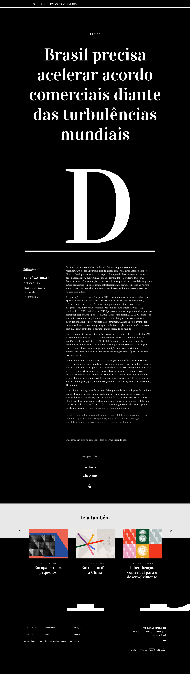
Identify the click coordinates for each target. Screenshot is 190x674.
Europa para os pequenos (48, 570)
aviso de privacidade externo (55, 641)
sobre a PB (31, 627)
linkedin (77, 634)
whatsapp (90, 475)
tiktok (76, 641)
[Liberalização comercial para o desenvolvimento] (142, 545)
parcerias (30, 634)
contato (46, 634)
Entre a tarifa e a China (95, 570)
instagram (78, 627)
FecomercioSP (49, 627)
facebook (89, 467)
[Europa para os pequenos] (48, 545)
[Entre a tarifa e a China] (95, 545)
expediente (31, 641)
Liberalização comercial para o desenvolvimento (142, 572)
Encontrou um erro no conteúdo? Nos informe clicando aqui (96, 439)
